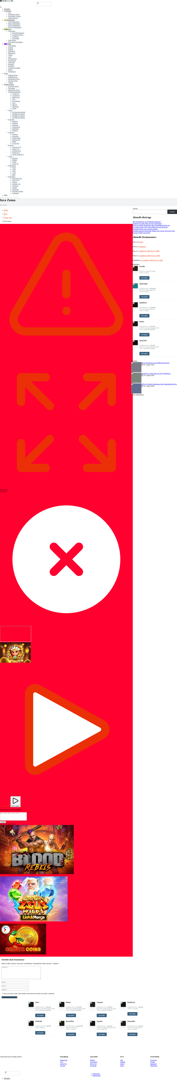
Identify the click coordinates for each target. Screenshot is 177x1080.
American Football (14, 68)
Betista (68, 1002)
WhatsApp (153, 1066)
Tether (14, 108)
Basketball (11, 51)
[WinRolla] (31, 1025)
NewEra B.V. (16, 151)
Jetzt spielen (40, 1015)
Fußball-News (12, 77)
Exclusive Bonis (13, 86)
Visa (13, 99)
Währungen (12, 165)
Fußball (10, 49)
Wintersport (12, 71)
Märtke (9, 44)
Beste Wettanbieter (14, 24)
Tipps (122, 1066)
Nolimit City (16, 184)
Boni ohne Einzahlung (15, 42)
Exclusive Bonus (17, 35)
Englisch (15, 123)
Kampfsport (12, 60)
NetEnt (14, 182)
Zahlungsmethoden (14, 92)
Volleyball (11, 62)
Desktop (15, 158)
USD (14, 169)
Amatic (14, 188)
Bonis (9, 29)
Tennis (10, 55)
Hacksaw (15, 186)
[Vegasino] (92, 1006)
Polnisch (15, 130)
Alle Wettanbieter (13, 22)
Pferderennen (12, 59)
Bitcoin (14, 105)
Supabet (99, 1021)
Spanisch (15, 125)
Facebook (153, 1060)
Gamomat (15, 193)
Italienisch (15, 129)
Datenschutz (97, 1075)
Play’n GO (15, 180)
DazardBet (131, 1021)
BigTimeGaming (17, 191)
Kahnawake (16, 140)
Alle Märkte (12, 46)
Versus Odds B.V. (18, 154)
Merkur (92, 1060)
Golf (9, 57)
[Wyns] (31, 1006)
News (6, 73)
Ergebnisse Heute (14, 14)
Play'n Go (93, 1064)
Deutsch (15, 121)
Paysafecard (16, 101)
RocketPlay (70, 1021)
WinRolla (38, 1021)
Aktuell (10, 83)
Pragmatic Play (17, 178)
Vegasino (100, 1002)
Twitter (152, 1062)
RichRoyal (131, 1002)
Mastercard (15, 97)
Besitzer (10, 145)
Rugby (10, 70)
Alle (121, 1060)
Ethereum (15, 106)
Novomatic (93, 1062)
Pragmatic (93, 1066)
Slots (5, 195)
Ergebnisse (7, 11)
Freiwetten (15, 38)
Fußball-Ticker (13, 75)
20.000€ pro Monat (18, 118)
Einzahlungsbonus (18, 33)
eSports (10, 48)
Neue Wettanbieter (14, 25)
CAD (14, 173)
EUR (14, 167)
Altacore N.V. (16, 147)
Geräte (10, 156)
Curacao (15, 134)
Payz (13, 103)
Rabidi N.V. (16, 153)
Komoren (15, 136)
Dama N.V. (16, 149)
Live (9, 13)
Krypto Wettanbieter (14, 27)
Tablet (14, 162)
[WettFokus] (44, 5)
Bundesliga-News (14, 79)
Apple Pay (15, 94)
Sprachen (11, 119)
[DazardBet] (123, 1025)
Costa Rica (15, 143)
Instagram (153, 1064)
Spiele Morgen (13, 18)
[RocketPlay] (61, 1025)
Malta (14, 142)
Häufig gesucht (9, 84)
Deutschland (16, 138)
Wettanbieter (11, 20)
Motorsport (11, 53)
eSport (122, 1064)
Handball (11, 66)
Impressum (96, 1074)
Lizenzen (11, 132)
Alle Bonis (11, 31)
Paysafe (62, 1066)
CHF (14, 171)
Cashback (15, 36)
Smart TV (15, 164)
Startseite (7, 9)
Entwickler (11, 177)
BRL (14, 175)
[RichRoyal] (123, 1006)
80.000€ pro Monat (18, 116)
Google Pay (16, 95)
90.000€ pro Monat (18, 114)
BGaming (15, 189)
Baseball (11, 64)
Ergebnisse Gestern (14, 16)
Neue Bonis (12, 40)
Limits (10, 110)
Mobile (14, 160)
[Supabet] (92, 1025)
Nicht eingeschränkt (18, 112)
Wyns (37, 1002)
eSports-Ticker (13, 81)
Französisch (16, 127)
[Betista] (61, 1006)
